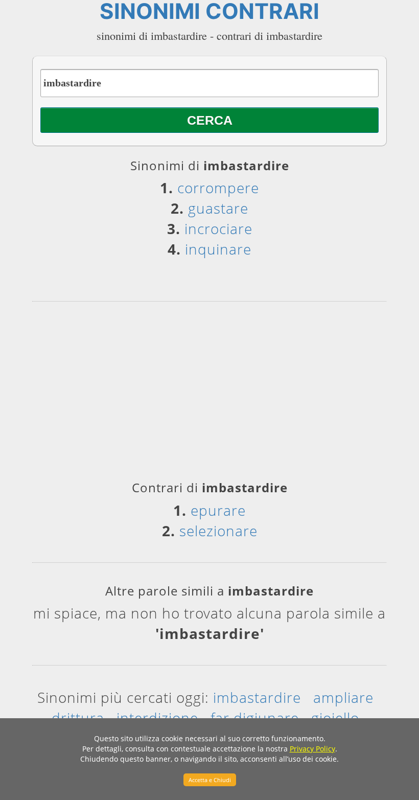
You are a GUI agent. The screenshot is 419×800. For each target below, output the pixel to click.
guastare (218, 208)
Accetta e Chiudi (210, 780)
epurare (218, 510)
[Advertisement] (209, 394)
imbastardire (257, 697)
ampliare (343, 697)
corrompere (218, 187)
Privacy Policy (312, 748)
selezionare (218, 530)
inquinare (218, 249)
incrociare (218, 228)
